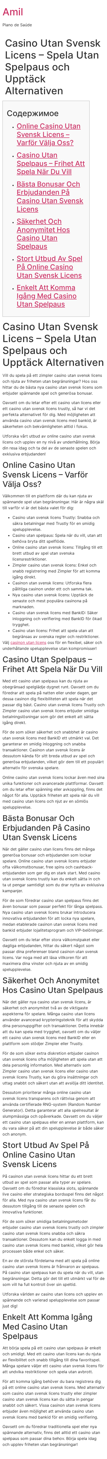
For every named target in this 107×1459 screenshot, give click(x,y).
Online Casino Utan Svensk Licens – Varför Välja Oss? (49, 134)
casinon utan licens (28, 642)
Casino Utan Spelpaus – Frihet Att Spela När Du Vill (51, 163)
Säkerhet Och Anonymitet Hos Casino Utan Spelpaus (43, 234)
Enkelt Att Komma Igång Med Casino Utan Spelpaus (47, 295)
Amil (12, 12)
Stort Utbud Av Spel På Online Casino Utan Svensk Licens (49, 266)
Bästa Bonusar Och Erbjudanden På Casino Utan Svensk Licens (50, 196)
